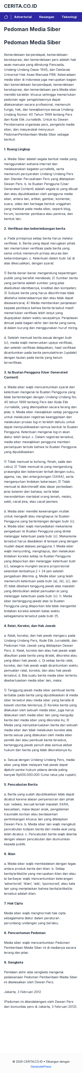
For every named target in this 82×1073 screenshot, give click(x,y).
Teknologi (69, 17)
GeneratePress (41, 1066)
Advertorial (23, 17)
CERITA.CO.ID (20, 6)
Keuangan (46, 17)
